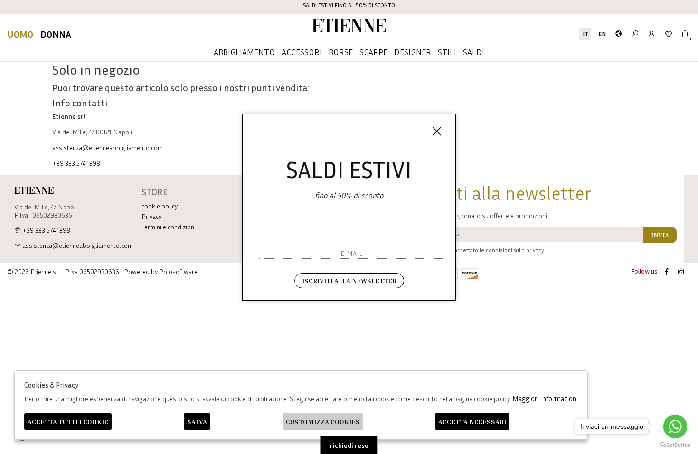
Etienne (349, 27)
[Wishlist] (668, 34)
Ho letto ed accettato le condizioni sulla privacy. (485, 250)
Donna (55, 33)
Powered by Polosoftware (161, 271)
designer (412, 52)
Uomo (20, 33)
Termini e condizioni (168, 227)
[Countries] (618, 34)
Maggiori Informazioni (545, 398)
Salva (197, 421)
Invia (660, 235)
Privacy (151, 216)
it (585, 34)
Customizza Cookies (323, 421)
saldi (473, 52)
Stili (447, 52)
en (602, 34)
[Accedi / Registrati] (652, 34)
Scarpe (373, 52)
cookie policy (159, 206)
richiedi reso (349, 445)
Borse (341, 52)
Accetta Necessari (472, 421)
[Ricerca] (635, 34)
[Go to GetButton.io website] (675, 444)
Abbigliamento (244, 52)
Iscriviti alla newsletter (349, 280)
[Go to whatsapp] (675, 426)
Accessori (302, 52)
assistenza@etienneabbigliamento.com (107, 147)
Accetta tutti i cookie (68, 421)
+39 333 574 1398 (76, 163)
